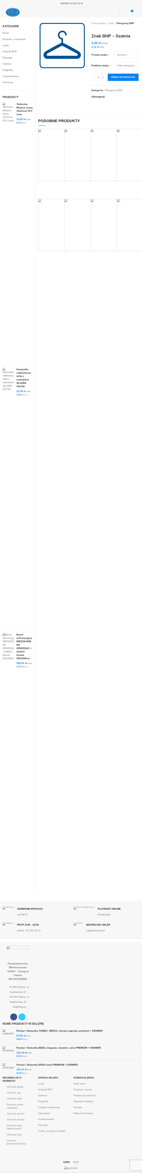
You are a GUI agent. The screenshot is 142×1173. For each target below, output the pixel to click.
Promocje (8, 82)
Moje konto (80, 1083)
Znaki (111, 23)
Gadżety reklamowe (49, 1107)
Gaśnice (7, 63)
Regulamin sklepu (83, 1101)
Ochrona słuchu (15, 1113)
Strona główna (98, 23)
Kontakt (78, 1107)
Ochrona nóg (14, 1134)
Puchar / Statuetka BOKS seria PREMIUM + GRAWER (47, 1064)
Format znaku (99, 54)
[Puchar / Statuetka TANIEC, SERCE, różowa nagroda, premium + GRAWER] (8, 1035)
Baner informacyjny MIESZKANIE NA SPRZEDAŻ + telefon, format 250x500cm (24, 646)
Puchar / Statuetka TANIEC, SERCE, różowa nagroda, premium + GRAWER (59, 1030)
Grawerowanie (11, 76)
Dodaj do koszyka (123, 77)
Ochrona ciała (14, 1098)
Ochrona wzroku (16, 1119)
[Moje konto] (124, 12)
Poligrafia (8, 70)
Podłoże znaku (100, 65)
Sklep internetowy (83, 1113)
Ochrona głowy (15, 1086)
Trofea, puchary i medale (51, 1131)
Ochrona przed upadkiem (15, 1106)
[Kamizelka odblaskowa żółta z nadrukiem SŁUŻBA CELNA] (8, 498)
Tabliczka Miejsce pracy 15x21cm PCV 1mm (24, 109)
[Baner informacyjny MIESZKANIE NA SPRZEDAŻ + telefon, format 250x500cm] (8, 763)
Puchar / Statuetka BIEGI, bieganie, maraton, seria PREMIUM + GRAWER (58, 1047)
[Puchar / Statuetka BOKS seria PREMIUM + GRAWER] (8, 1069)
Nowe (6, 33)
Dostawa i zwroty (83, 1089)
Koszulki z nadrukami (14, 39)
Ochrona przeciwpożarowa (16, 1142)
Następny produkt (100, 28)
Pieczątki (7, 57)
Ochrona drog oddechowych (14, 1127)
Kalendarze (44, 1113)
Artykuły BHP (10, 51)
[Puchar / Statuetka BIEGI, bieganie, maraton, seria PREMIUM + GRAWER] (8, 1052)
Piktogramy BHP (125, 23)
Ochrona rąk (14, 1092)
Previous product (93, 28)
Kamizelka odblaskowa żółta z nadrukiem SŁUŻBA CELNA (23, 378)
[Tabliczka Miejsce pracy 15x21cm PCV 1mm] (8, 232)
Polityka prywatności (85, 1095)
